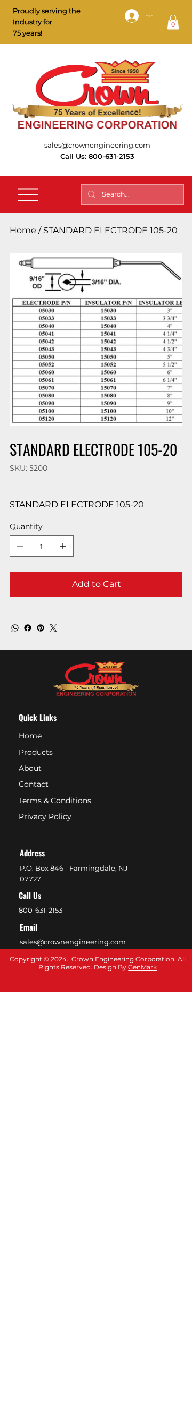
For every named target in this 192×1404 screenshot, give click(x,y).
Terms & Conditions (55, 800)
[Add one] (63, 546)
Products (36, 752)
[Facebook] (27, 628)
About (30, 768)
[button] (173, 22)
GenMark (142, 967)
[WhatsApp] (15, 628)
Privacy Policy (45, 816)
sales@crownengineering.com (97, 145)
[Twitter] (53, 628)
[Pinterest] (40, 628)
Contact (34, 784)
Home (30, 736)
